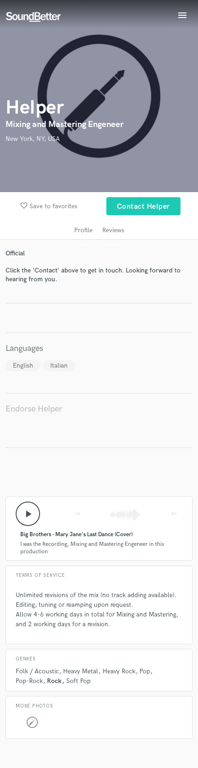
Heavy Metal (80, 671)
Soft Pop (78, 681)
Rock (54, 681)
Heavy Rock (119, 671)
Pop (145, 671)
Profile (83, 230)
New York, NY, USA (33, 139)
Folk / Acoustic (37, 671)
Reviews (113, 230)
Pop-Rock (29, 681)
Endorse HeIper (34, 409)
